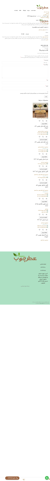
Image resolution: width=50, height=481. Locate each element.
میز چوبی (43, 16)
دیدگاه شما (45, 64)
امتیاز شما (46, 60)
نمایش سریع (43, 120)
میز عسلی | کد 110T (42, 220)
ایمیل (47, 86)
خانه (47, 16)
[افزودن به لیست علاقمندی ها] (39, 120)
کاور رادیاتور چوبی (41, 174)
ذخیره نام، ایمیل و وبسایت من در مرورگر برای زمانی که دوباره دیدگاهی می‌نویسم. (34, 93)
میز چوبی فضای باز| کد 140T (41, 205)
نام (47, 80)
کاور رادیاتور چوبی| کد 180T (40, 171)
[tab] (27, 34)
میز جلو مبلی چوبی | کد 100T (41, 143)
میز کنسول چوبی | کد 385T (42, 236)
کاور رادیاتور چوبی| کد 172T (42, 186)
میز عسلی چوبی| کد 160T (41, 159)
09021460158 (43, 270)
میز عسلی (39, 16)
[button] (43, 139)
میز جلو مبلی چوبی (41, 131)
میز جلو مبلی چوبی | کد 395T (41, 127)
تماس (47, 40)
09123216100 (43, 267)
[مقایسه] (46, 120)
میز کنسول (36, 174)
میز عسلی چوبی (45, 23)
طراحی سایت (41, 303)
